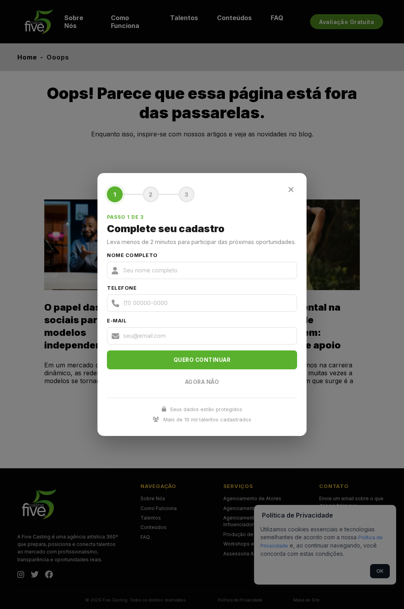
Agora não (202, 382)
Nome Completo (132, 255)
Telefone (122, 288)
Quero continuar (202, 360)
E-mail (117, 321)
